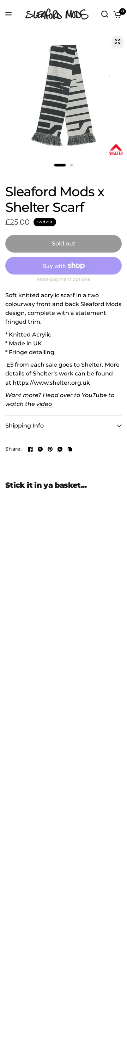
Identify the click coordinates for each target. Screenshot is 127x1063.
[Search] (105, 14)
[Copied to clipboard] (70, 449)
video (44, 404)
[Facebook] (30, 449)
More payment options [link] (63, 279)
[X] (40, 449)
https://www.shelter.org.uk (51, 382)
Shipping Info (24, 425)
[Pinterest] (50, 449)
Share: (13, 449)
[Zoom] (117, 41)
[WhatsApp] (60, 449)
